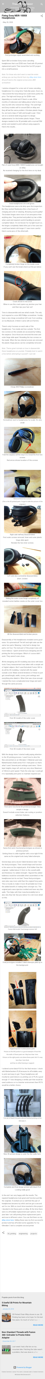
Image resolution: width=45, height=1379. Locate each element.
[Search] (41, 4)
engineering (23, 1234)
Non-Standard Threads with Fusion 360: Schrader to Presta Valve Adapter (18, 1335)
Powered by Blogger (24, 1367)
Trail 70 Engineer (22, 4)
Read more (38, 1325)
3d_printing (12, 1234)
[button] (41, 16)
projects (34, 1234)
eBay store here (35, 77)
